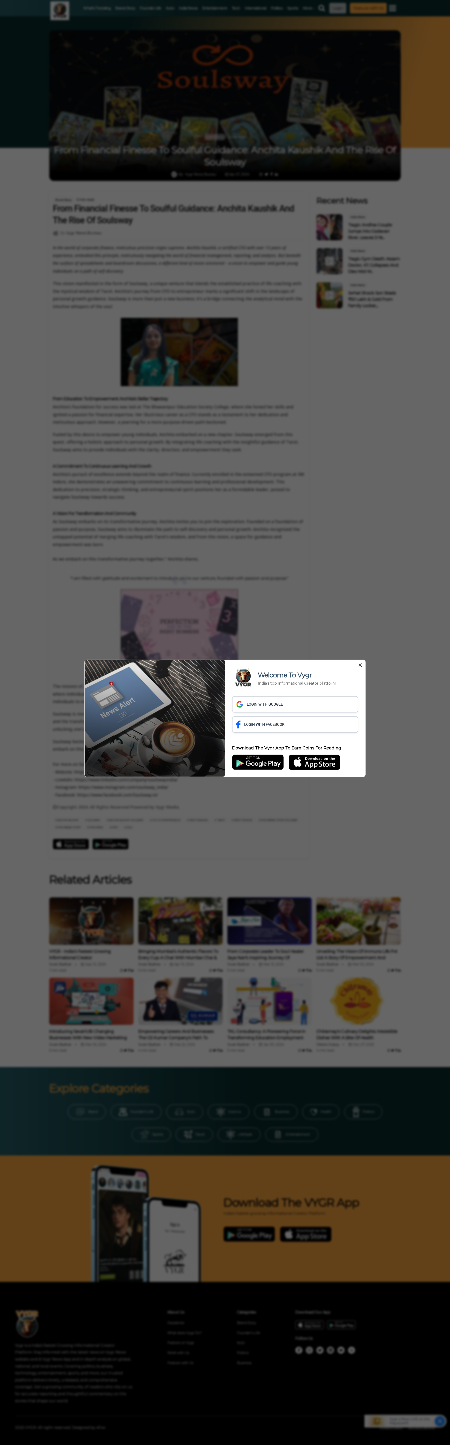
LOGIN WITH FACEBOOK (264, 724)
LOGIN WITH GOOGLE (265, 704)
